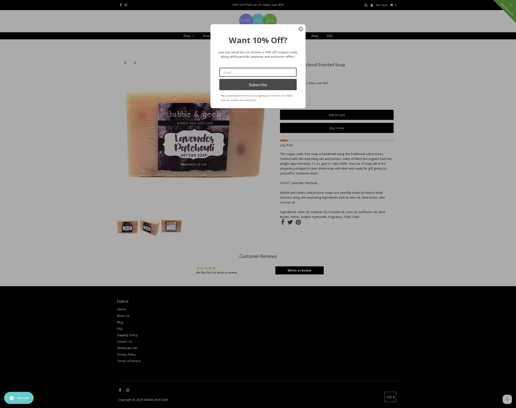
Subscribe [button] (258, 84)
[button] (300, 29)
